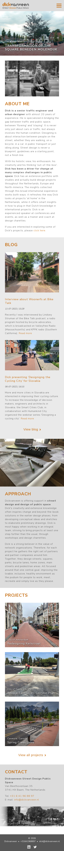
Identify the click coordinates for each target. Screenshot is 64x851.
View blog (30, 429)
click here (39, 230)
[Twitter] (35, 847)
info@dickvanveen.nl (26, 799)
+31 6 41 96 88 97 (22, 796)
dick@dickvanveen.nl (49, 841)
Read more (25, 333)
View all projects (30, 755)
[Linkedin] (28, 847)
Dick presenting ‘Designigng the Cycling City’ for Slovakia (27, 379)
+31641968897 (28, 841)
